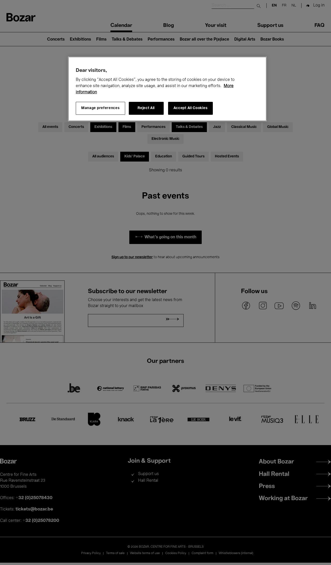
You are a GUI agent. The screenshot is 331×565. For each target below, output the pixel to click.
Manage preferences (100, 108)
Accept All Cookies (191, 108)
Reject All (146, 108)
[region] (167, 89)
